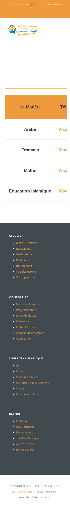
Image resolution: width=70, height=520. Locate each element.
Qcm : (20, 365)
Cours (19, 371)
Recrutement (24, 266)
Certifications (24, 254)
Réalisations (23, 248)
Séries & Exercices (27, 377)
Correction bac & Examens (32, 382)
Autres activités (25, 444)
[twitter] (38, 504)
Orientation (23, 321)
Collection (22, 421)
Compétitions (24, 338)
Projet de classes (26, 315)
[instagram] (44, 504)
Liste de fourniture (27, 394)
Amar (47, 497)
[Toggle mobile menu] (63, 27)
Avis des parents (26, 271)
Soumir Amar (24, 491)
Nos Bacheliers (25, 426)
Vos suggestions (26, 277)
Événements (23, 432)
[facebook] (26, 504)
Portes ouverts (25, 449)
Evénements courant (28, 304)
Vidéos (20, 388)
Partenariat (23, 260)
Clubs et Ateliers (26, 327)
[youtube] (32, 504)
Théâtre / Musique (27, 438)
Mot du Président (27, 243)
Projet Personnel (26, 310)
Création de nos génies (30, 333)
